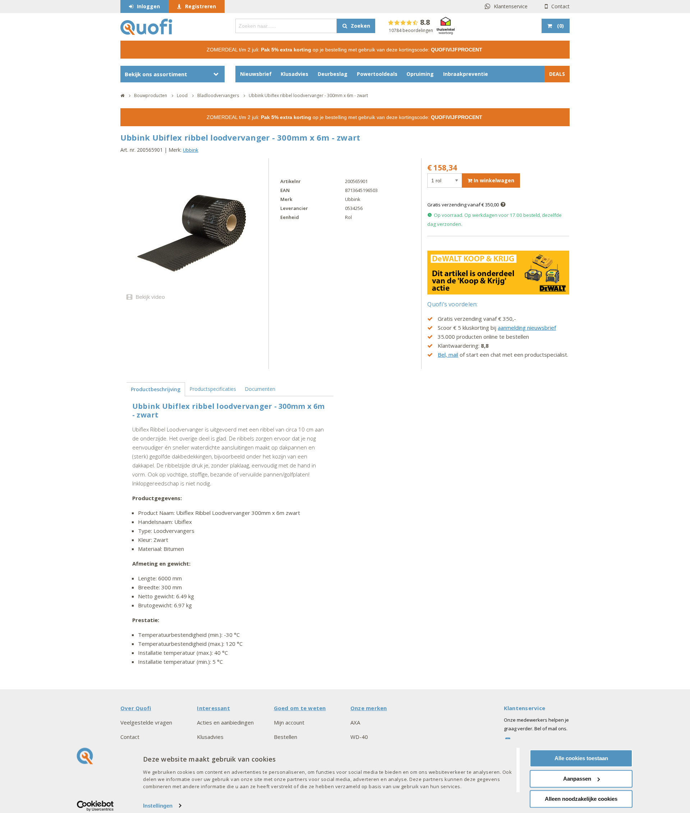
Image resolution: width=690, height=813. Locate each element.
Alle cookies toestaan (581, 758)
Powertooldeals (377, 73)
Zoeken (360, 25)
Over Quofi (135, 708)
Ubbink (190, 150)
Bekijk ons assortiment (156, 74)
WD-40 (359, 736)
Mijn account (289, 722)
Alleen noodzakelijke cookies (581, 799)
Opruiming (420, 73)
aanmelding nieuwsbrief (527, 327)
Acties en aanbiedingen (225, 722)
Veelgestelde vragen (146, 722)
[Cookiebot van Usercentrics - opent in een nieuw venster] (95, 805)
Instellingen (157, 806)
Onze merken (368, 708)
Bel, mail (448, 354)
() (560, 25)
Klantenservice (511, 6)
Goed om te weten (300, 708)
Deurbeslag (333, 73)
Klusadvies (294, 73)
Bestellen (285, 736)
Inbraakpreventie (465, 73)
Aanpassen (577, 779)
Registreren (200, 6)
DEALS (557, 73)
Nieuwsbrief (256, 73)
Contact (560, 6)
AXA (355, 722)
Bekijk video (149, 296)
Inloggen (148, 6)
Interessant (213, 708)
